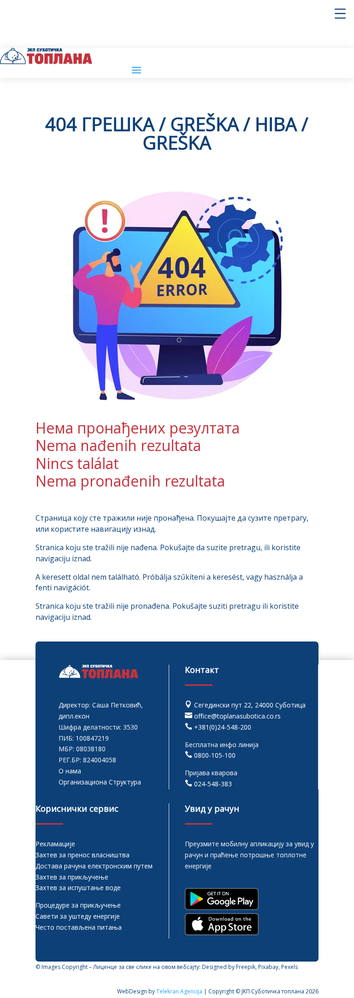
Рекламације (55, 843)
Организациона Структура (100, 782)
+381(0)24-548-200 (222, 727)
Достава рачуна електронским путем (94, 865)
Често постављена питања (78, 927)
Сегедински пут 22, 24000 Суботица (250, 705)
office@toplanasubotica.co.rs (237, 716)
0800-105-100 (215, 755)
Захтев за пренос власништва (82, 854)
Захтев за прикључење (71, 877)
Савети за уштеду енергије (77, 916)
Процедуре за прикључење (78, 905)
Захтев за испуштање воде (78, 887)
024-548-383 (213, 783)
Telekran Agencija (179, 991)
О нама (70, 770)
